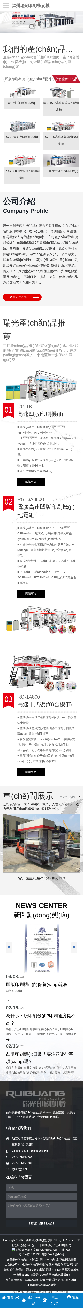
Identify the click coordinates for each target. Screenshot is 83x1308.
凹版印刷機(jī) (62, 1245)
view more (18, 297)
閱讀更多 (31, 481)
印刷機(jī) (45, 1245)
